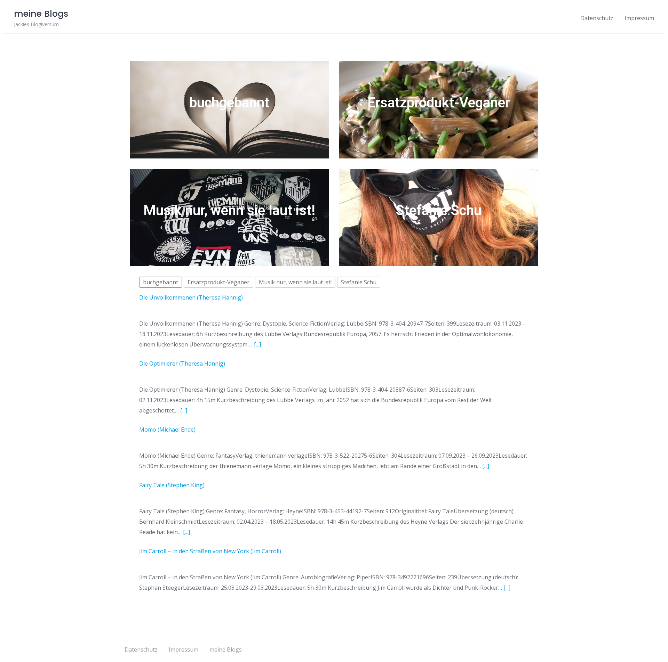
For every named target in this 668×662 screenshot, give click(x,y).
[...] (257, 344)
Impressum (639, 18)
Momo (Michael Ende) (167, 429)
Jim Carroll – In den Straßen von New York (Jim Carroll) (210, 551)
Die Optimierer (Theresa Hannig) (182, 363)
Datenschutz (596, 18)
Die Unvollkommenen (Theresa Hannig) (191, 297)
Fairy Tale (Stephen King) (172, 485)
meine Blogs (225, 649)
